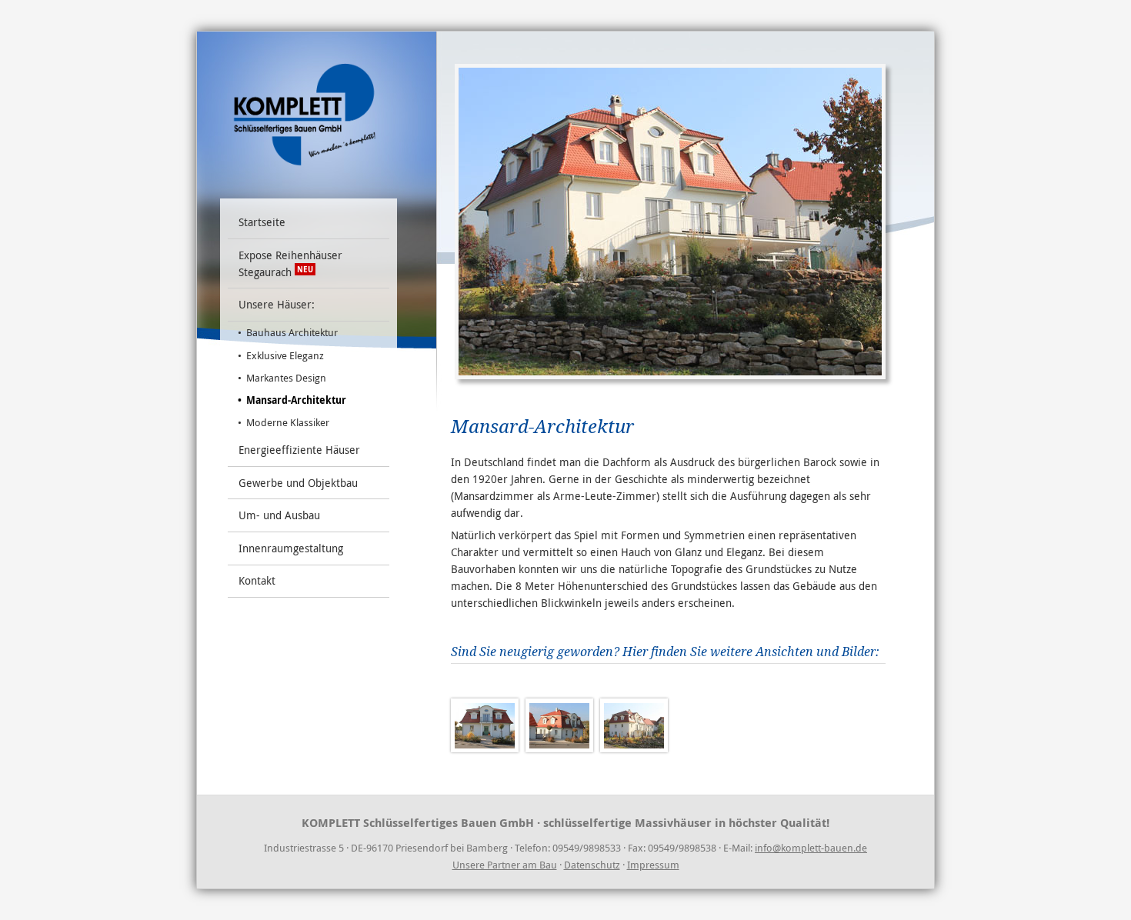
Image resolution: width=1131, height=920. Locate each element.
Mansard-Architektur (296, 400)
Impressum (653, 865)
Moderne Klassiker (287, 422)
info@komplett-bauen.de (811, 848)
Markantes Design (286, 378)
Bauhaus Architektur (292, 332)
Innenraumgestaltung (291, 548)
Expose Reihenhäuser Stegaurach (290, 263)
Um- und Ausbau (279, 515)
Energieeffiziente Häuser (299, 449)
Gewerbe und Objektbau (298, 482)
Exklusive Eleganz (285, 355)
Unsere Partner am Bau (504, 865)
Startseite (262, 222)
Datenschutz (592, 865)
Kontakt (257, 580)
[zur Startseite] (305, 109)
